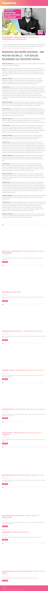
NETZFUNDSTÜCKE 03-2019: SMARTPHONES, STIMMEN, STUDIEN (23, 475)
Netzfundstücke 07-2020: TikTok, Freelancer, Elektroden (23, 409)
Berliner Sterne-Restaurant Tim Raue (10, 47)
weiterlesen (5, 340)
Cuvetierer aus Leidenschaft (27, 47)
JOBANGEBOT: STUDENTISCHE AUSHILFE (15, 532)
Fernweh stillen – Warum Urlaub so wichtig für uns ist (23, 370)
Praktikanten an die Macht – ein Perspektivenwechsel (22, 331)
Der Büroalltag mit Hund (11, 292)
